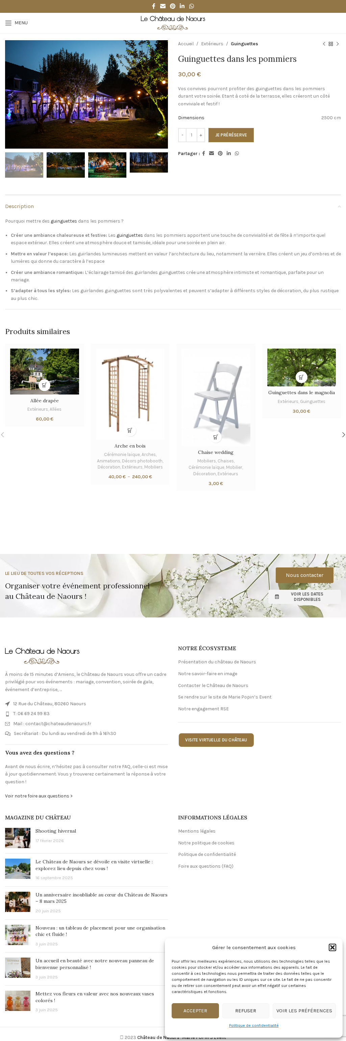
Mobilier (234, 467)
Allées (55, 409)
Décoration (109, 466)
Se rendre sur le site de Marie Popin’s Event (225, 697)
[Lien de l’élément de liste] (86, 704)
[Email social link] (163, 6)
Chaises (226, 460)
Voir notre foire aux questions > (39, 796)
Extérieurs (212, 44)
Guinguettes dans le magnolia (301, 392)
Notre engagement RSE (203, 709)
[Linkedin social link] (182, 6)
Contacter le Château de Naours (213, 685)
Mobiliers (153, 466)
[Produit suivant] (337, 44)
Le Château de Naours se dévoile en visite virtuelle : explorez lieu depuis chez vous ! (94, 865)
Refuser (245, 1011)
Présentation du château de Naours (217, 662)
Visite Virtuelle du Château (216, 739)
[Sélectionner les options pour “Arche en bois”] (130, 430)
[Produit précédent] (324, 44)
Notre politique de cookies (206, 843)
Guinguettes (244, 44)
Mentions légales (197, 831)
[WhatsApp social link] (191, 6)
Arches (149, 454)
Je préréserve (231, 134)
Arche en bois (130, 446)
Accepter (195, 1011)
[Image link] (42, 655)
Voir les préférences (304, 1011)
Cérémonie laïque (122, 454)
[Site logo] (173, 22)
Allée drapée (44, 401)
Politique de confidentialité (254, 1025)
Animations (108, 460)
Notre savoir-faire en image (207, 674)
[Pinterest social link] (172, 6)
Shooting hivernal (55, 831)
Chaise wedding (215, 452)
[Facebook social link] (154, 6)
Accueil (186, 44)
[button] (332, 947)
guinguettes (64, 221)
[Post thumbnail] (17, 838)
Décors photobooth (142, 460)
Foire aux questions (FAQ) (205, 866)
